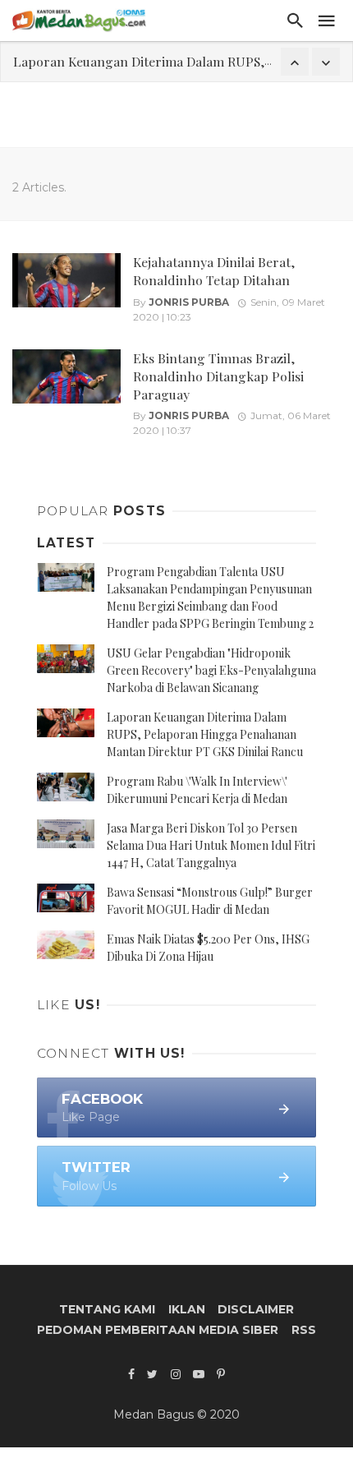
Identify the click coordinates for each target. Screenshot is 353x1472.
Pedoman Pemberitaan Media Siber (157, 1329)
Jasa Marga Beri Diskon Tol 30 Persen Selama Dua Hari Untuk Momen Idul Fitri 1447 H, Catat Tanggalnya (211, 845)
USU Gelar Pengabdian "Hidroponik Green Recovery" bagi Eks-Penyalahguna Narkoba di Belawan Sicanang (211, 670)
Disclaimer (256, 1309)
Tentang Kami (107, 1309)
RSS (303, 1329)
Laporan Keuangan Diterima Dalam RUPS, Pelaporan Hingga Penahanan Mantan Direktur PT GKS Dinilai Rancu (205, 734)
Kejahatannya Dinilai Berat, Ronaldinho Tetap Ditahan (214, 270)
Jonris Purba (189, 302)
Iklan (186, 1309)
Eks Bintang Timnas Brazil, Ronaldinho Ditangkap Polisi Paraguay (218, 376)
